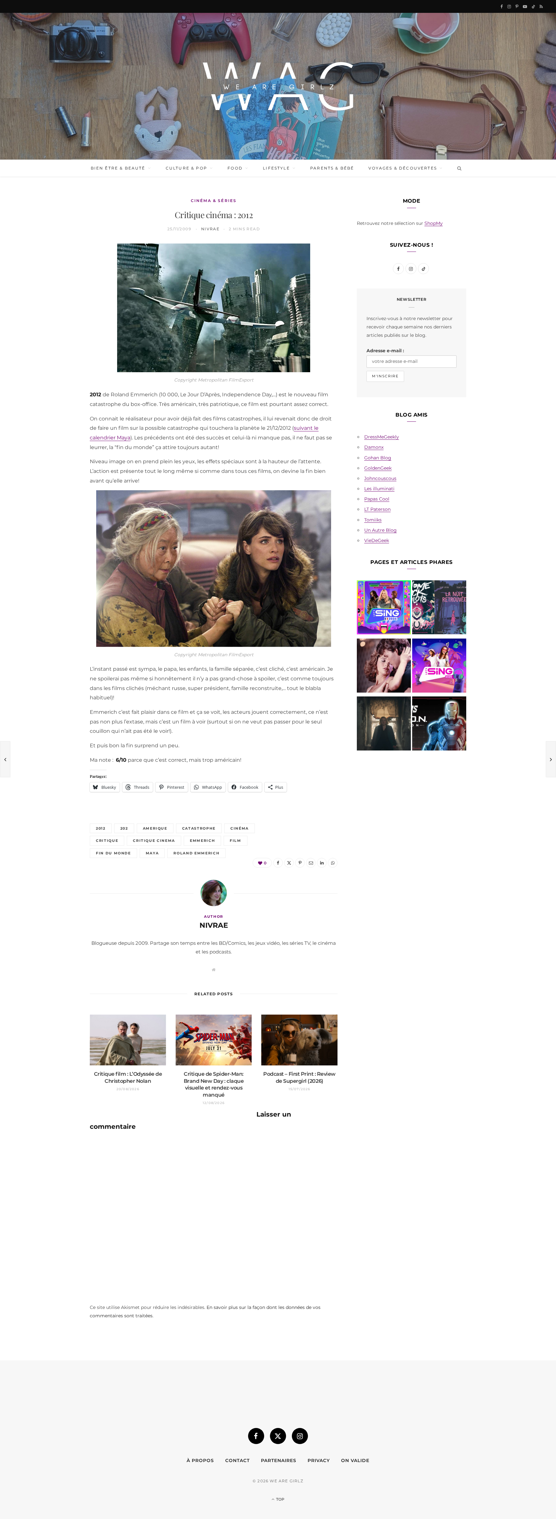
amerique (155, 828)
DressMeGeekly (381, 437)
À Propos (200, 1460)
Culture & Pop (186, 168)
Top (279, 1499)
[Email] (59, 318)
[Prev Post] (5, 759)
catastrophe (199, 828)
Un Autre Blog (380, 530)
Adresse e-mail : (385, 351)
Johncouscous (380, 478)
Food (235, 168)
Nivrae (210, 228)
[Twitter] (59, 286)
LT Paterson (377, 509)
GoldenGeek (378, 468)
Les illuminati (379, 489)
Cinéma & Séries (213, 200)
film (235, 840)
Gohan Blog (377, 458)
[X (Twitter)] (278, 1436)
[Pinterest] (59, 302)
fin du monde (113, 853)
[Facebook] (59, 269)
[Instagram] (300, 1436)
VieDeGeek (376, 540)
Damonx (374, 447)
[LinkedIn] (59, 335)
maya (152, 853)
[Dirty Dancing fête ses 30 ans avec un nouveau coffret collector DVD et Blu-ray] (384, 667)
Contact (237, 1460)
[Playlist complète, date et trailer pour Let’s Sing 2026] (384, 608)
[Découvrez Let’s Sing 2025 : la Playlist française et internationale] (439, 667)
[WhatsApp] (59, 351)
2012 (101, 828)
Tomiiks (373, 520)
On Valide (355, 1460)
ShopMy (433, 223)
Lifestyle (276, 168)
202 (124, 828)
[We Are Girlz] (278, 86)
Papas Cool (376, 499)
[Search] (458, 168)
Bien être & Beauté (118, 168)
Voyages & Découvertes (402, 168)
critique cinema (154, 840)
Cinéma (239, 828)
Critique (107, 840)
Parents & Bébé (332, 168)
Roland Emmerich (196, 853)
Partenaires (278, 1460)
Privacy (319, 1460)
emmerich (202, 840)
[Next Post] (551, 759)
